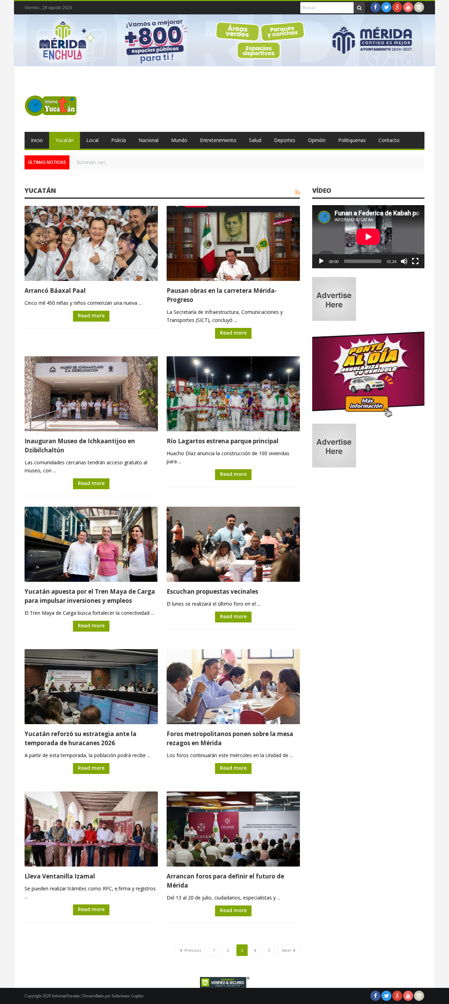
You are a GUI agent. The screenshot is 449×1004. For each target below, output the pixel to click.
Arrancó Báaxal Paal (55, 291)
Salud (255, 140)
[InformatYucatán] (51, 105)
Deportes (284, 140)
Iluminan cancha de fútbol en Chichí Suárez (125, 162)
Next (287, 950)
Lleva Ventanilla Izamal (60, 876)
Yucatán (64, 140)
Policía (118, 140)
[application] (368, 236)
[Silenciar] (404, 261)
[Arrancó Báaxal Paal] (91, 243)
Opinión (317, 140)
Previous (192, 950)
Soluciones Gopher (127, 995)
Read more (91, 315)
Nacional (149, 140)
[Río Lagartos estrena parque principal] (233, 393)
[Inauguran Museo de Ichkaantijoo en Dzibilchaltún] (91, 393)
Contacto (389, 140)
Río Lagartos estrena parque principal (223, 441)
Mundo (179, 140)
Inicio (37, 140)
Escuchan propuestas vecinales (212, 591)
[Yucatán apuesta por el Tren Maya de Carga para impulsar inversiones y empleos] (91, 544)
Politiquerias (352, 140)
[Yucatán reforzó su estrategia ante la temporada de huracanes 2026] (91, 686)
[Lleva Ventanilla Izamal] (91, 829)
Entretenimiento (218, 140)
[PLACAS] (368, 417)
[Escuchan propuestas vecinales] (233, 544)
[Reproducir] (321, 261)
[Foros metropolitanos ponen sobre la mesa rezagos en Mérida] (233, 686)
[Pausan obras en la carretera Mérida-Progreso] (233, 243)
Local (92, 140)
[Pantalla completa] (415, 261)
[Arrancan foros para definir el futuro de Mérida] (233, 829)
